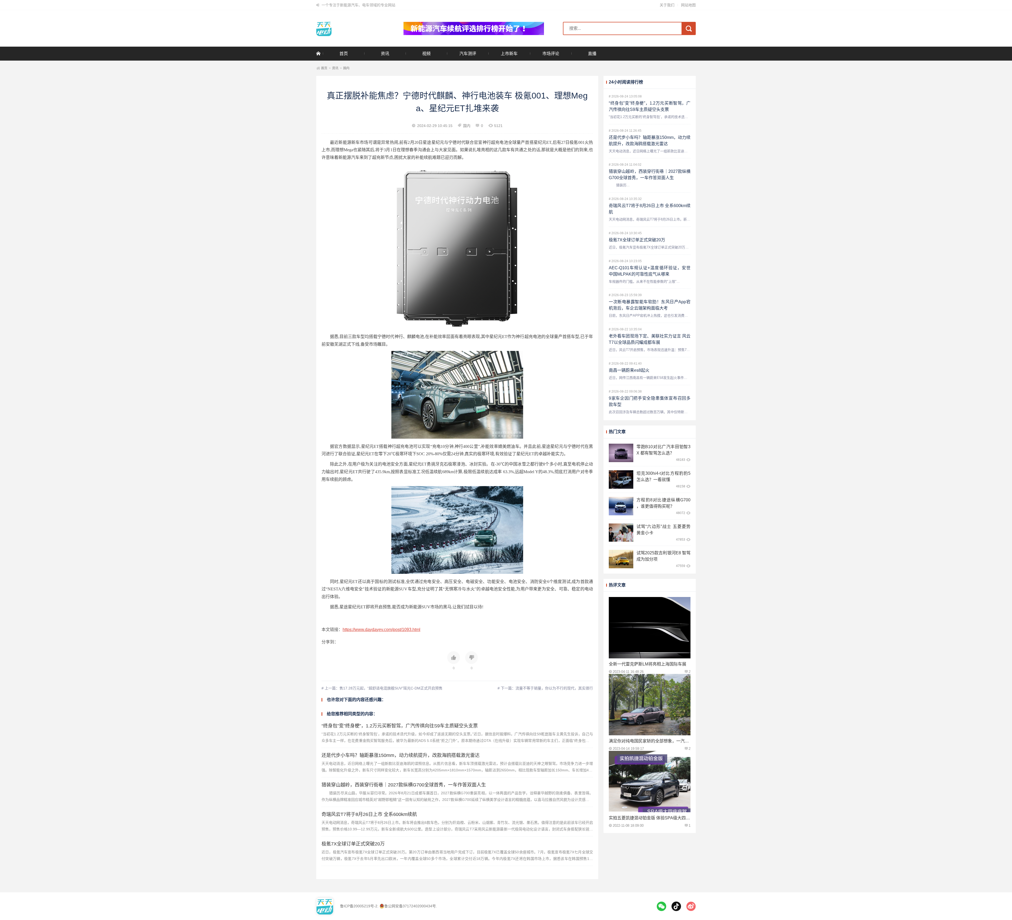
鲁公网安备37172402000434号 (410, 906)
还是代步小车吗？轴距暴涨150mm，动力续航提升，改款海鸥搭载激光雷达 (401, 755)
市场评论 (550, 53)
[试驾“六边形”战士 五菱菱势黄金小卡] (621, 532)
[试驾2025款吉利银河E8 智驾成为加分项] (621, 559)
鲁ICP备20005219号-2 (358, 906)
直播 (592, 53)
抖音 (676, 906)
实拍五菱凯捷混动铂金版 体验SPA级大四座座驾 (653, 818)
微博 (691, 906)
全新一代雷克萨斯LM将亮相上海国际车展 (647, 664)
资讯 (385, 53)
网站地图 (688, 5)
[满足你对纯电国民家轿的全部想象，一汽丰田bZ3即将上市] (649, 704)
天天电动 (350, 28)
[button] (453, 660)
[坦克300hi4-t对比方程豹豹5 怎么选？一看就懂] (621, 479)
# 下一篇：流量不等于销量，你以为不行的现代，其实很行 (545, 688)
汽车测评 (467, 53)
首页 (343, 53)
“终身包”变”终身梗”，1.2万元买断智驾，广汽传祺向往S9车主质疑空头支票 (400, 725)
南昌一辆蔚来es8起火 (629, 370)
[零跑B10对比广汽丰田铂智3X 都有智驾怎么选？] (621, 453)
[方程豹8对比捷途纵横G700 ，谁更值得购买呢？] (621, 506)
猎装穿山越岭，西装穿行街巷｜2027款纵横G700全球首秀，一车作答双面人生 (404, 784)
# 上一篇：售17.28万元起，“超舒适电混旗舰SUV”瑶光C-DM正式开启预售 (382, 688)
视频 (426, 53)
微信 (661, 906)
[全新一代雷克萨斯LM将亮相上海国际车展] (649, 627)
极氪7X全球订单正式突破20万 (353, 843)
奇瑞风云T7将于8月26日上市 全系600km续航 (369, 814)
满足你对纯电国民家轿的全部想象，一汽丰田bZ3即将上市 (663, 741)
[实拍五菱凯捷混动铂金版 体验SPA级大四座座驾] (649, 781)
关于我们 (667, 5)
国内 (346, 68)
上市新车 (509, 53)
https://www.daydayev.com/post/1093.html (381, 629)
